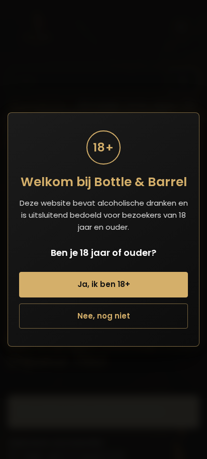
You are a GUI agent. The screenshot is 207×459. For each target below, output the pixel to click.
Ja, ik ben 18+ (103, 284)
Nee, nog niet (103, 316)
